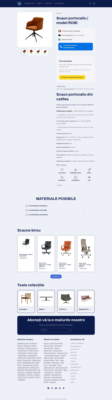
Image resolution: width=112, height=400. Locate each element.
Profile (72, 382)
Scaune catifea (49, 360)
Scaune (46, 343)
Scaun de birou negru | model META (26, 255)
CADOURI (29, 375)
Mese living (55, 363)
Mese (57, 360)
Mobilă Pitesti (31, 358)
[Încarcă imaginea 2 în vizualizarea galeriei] (31, 52)
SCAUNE (23, 309)
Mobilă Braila (32, 355)
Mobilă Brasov (22, 350)
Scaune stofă (59, 358)
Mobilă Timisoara (31, 348)
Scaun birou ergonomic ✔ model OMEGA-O (45, 264)
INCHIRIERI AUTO (75, 367)
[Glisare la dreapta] (50, 52)
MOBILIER (28, 372)
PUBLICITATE (22, 377)
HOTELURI (73, 373)
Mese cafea (52, 365)
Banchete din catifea (58, 380)
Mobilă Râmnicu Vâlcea (30, 365)
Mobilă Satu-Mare (24, 367)
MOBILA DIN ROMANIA (77, 343)
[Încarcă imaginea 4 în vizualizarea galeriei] (45, 52)
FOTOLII (62, 309)
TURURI (72, 376)
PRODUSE (36, 372)
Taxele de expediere (69, 89)
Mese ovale (58, 370)
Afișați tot (56, 276)
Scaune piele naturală (52, 355)
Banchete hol (49, 372)
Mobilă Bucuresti (22, 343)
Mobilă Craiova (33, 350)
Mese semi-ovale (61, 367)
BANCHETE (84, 309)
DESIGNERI (21, 375)
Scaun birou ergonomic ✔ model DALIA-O (65, 264)
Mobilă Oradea (32, 353)
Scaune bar (58, 346)
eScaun (64, 165)
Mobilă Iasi (27, 346)
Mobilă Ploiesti (22, 355)
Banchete (47, 377)
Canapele (52, 382)
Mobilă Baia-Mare (28, 363)
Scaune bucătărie (56, 343)
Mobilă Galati (22, 353)
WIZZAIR (73, 379)
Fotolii (46, 382)
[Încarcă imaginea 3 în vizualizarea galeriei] (38, 52)
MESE (41, 309)
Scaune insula (48, 348)
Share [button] (60, 185)
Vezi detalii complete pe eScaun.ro (72, 77)
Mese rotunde (48, 370)
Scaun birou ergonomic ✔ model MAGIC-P (85, 265)
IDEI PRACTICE (74, 349)
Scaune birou (57, 350)
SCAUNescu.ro (53, 399)
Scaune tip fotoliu (50, 353)
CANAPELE (21, 380)
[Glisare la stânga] (19, 52)
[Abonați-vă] (69, 330)
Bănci (65, 370)
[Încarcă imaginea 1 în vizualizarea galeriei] (24, 52)
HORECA (37, 375)
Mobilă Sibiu (27, 360)
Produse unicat (62, 353)
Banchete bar (56, 375)
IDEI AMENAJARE (31, 370)
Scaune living (48, 346)
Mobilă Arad (22, 358)
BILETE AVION (74, 370)
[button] (30, 3)
